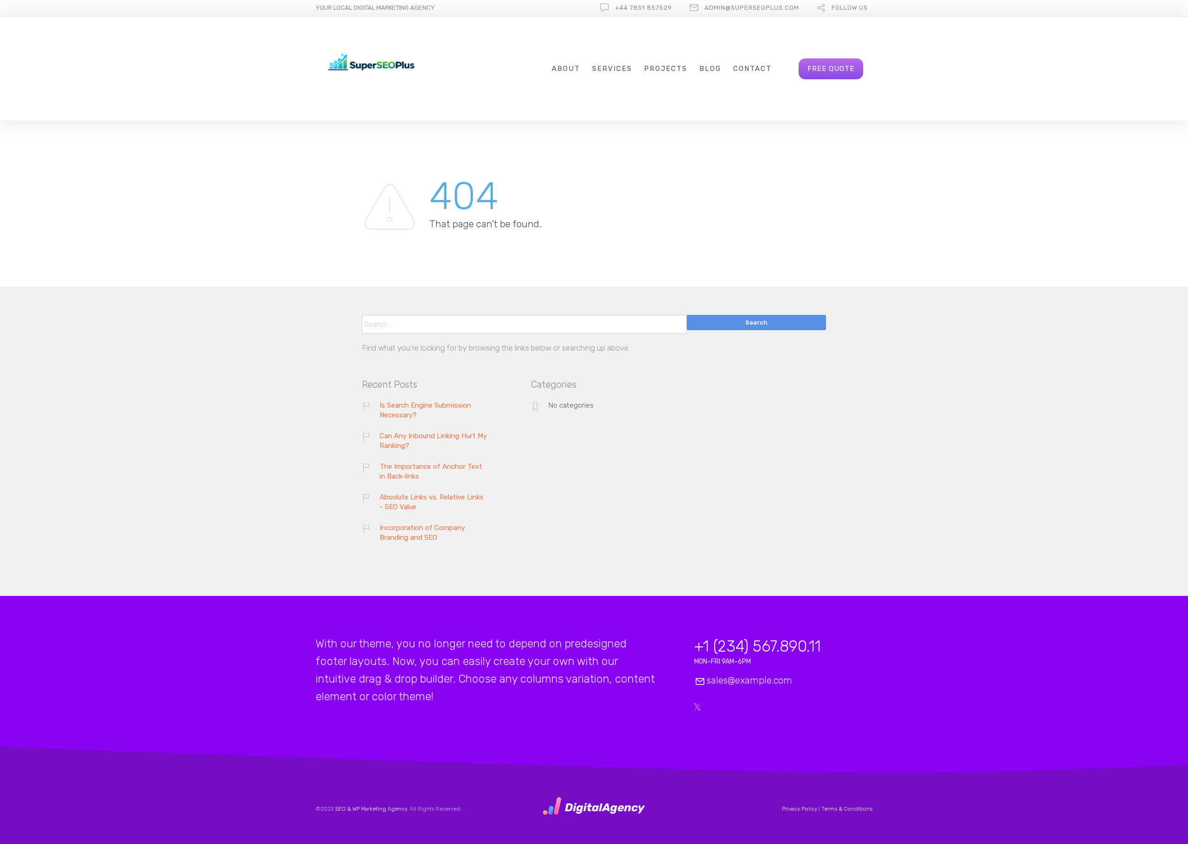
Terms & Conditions (846, 809)
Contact (752, 68)
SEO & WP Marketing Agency (371, 809)
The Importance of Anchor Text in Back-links (431, 471)
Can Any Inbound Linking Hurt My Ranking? (433, 441)
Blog (710, 68)
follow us (850, 7)
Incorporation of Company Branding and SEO (422, 533)
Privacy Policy (799, 809)
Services (612, 68)
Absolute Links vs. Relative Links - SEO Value (432, 502)
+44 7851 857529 (643, 7)
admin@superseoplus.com (751, 7)
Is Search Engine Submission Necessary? (425, 410)
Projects (665, 68)
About (566, 68)
